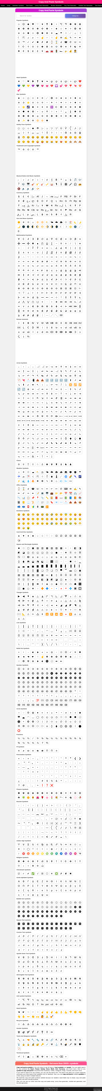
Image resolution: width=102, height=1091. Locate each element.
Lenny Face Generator (42, 5)
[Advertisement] (51, 64)
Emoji (8, 5)
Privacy (46, 1090)
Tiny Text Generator (70, 5)
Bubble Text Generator (86, 5)
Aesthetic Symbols (18, 5)
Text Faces (29, 5)
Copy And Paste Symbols (51, 2)
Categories (75, 16)
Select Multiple (97, 1090)
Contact (55, 1090)
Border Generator (56, 5)
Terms (51, 1090)
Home (3, 5)
